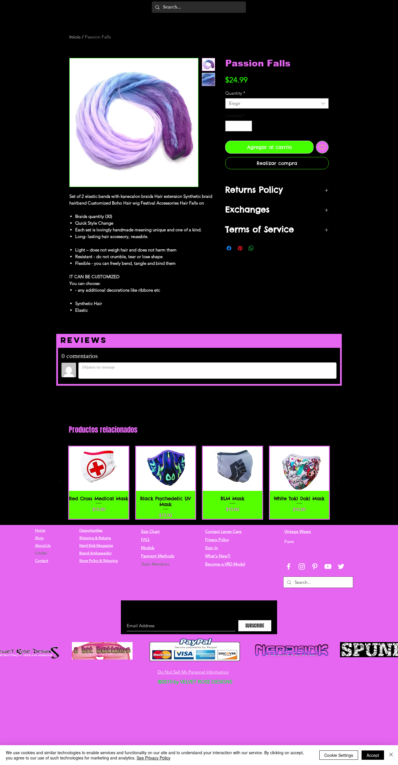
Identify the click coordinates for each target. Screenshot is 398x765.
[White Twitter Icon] (341, 536)
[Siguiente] (338, 452)
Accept (373, 755)
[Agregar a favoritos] (322, 147)
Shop (39, 508)
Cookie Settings (338, 755)
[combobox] (277, 103)
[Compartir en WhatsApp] (251, 248)
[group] (199, 452)
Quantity (235, 93)
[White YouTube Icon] (328, 536)
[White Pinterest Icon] (315, 536)
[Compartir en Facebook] (229, 248)
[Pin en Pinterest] (240, 248)
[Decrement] (229, 126)
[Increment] (247, 126)
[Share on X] (262, 248)
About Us (43, 515)
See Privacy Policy (153, 758)
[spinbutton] (238, 126)
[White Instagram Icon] (301, 536)
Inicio (75, 37)
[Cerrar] (391, 755)
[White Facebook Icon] (288, 536)
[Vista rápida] (98, 439)
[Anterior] (59, 452)
